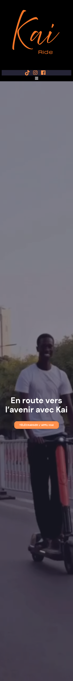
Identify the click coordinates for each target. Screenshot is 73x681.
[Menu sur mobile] (36, 78)
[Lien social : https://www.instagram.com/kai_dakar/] (37, 72)
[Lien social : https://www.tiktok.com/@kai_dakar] (29, 72)
